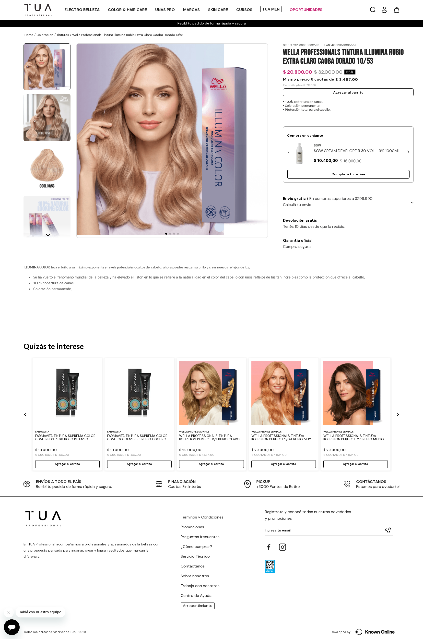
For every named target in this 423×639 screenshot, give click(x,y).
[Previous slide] (288, 152)
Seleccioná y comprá (348, 174)
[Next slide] (408, 152)
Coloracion (44, 35)
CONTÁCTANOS (371, 481)
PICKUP (263, 481)
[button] (373, 10)
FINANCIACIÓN (182, 481)
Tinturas (63, 35)
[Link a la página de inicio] (29, 35)
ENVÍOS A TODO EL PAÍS (58, 481)
